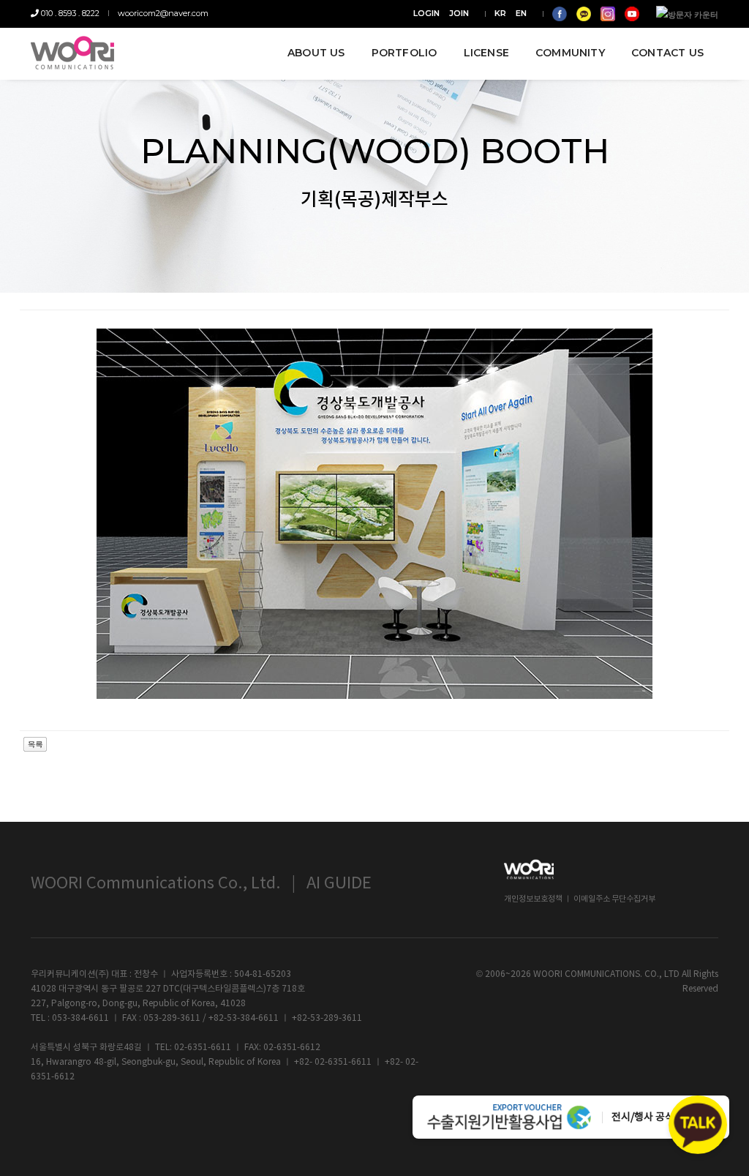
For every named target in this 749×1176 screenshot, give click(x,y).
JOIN (459, 13)
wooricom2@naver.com (163, 13)
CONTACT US (667, 52)
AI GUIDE (339, 883)
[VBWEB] (72, 53)
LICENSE (486, 52)
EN (521, 13)
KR (500, 13)
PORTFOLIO (404, 52)
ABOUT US (316, 52)
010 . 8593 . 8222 (69, 13)
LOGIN (426, 13)
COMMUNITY (570, 52)
